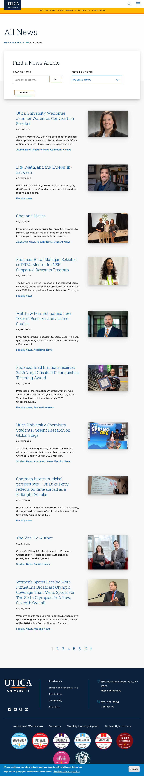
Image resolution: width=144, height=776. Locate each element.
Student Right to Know (117, 726)
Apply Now (98, 10)
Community (55, 700)
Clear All (24, 93)
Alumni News (24, 149)
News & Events (14, 42)
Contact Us (82, 10)
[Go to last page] (91, 649)
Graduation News (43, 407)
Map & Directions (111, 690)
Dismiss (134, 769)
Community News (60, 149)
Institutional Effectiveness (28, 726)
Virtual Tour (47, 10)
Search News (22, 72)
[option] (9, 709)
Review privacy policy (67, 771)
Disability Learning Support (83, 726)
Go (55, 79)
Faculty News (41, 149)
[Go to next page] (85, 649)
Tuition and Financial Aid (63, 687)
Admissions (55, 694)
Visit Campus (65, 10)
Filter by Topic (82, 72)
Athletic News (41, 629)
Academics (55, 681)
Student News (62, 242)
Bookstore (55, 726)
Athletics (54, 707)
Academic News (25, 242)
